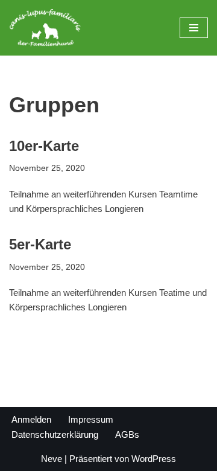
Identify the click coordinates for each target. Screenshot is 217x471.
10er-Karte (44, 146)
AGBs (127, 434)
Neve (51, 458)
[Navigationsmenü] (194, 28)
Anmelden (31, 419)
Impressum (90, 419)
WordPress (153, 458)
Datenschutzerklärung (54, 434)
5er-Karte (40, 244)
